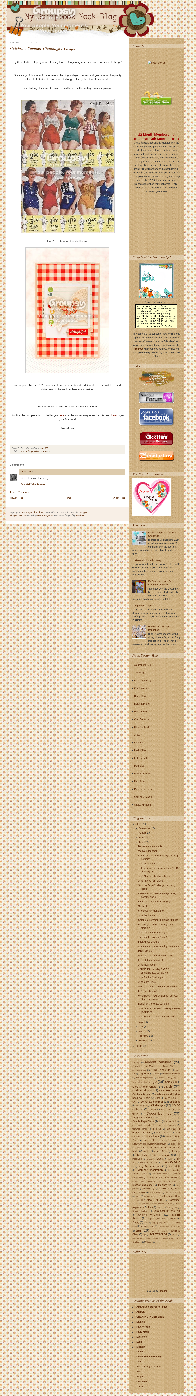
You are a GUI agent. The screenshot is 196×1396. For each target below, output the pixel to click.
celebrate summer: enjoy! (151, 910)
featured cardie (139, 1129)
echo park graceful (141, 1125)
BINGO (160, 1078)
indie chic (175, 1144)
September (144, 828)
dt (160, 1121)
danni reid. (26, 471)
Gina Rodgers (141, 719)
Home (68, 497)
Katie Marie (142, 1331)
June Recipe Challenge (150, 977)
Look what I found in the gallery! (154, 901)
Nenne (140, 1351)
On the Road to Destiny (149, 1356)
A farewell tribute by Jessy (147, 560)
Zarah (139, 1386)
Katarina (138, 742)
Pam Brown (140, 781)
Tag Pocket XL (158, 1231)
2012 (138, 824)
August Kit (144, 1073)
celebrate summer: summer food (155, 955)
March (142, 1031)
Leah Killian (140, 750)
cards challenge (26, 451)
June (141, 842)
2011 (138, 1046)
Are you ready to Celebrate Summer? (157, 986)
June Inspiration (146, 863)
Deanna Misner (142, 703)
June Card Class (147, 982)
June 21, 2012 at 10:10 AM (33, 484)
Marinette (139, 766)
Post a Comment (19, 492)
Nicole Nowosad (142, 773)
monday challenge (142, 1185)
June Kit (159, 1151)
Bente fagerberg (142, 680)
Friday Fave (151, 1136)
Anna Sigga (140, 672)
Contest (152, 1109)
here (61, 415)
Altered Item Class (143, 1066)
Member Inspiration (150, 1169)
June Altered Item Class (150, 880)
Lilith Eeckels (141, 758)
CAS (134, 1102)
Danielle (140, 1321)
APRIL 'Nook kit (160, 1069)
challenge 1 (141, 1105)
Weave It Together (147, 851)
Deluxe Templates (45, 515)
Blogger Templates (18, 515)
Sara (139, 1361)
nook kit (139, 1200)
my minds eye (148, 1188)
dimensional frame (168, 1118)
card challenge (144, 1082)
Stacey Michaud (142, 804)
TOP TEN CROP (158, 1234)
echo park (171, 1121)
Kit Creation (161, 1154)
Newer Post (16, 497)
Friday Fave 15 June (148, 941)
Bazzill (156, 1074)
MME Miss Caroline (160, 1174)
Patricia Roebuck (143, 789)
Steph (139, 1376)
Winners (149, 1242)
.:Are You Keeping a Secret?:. (153, 937)
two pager (137, 1238)
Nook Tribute (155, 1199)
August (142, 833)
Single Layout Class (156, 1218)
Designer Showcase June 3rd (153, 1004)
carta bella (170, 1098)
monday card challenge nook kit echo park (154, 1181)
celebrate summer (42, 451)
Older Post (119, 497)
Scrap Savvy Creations (149, 1366)
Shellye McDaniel (143, 797)
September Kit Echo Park (167, 1211)
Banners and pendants (150, 846)
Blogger (83, 512)
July (141, 837)
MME (145, 1174)
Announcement (139, 1070)
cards (168, 1086)
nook (138, 1196)
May (141, 1022)
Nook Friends (150, 1196)
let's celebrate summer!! (150, 960)
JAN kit (140, 1147)
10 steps (136, 1063)
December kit (158, 1113)
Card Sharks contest (144, 1086)
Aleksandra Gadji (143, 665)
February (143, 1036)
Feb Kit (157, 1129)
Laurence (141, 1336)
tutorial (174, 1234)
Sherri (139, 1371)
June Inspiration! (146, 915)
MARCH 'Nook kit (148, 1162)
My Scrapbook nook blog (33, 512)
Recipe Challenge (140, 1211)
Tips (144, 1234)
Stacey (136, 1222)
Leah (139, 1341)
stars (146, 1222)
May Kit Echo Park (149, 1166)
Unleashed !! (143, 1381)
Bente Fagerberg (144, 1077)
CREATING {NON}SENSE (150, 1317)
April (141, 1026)
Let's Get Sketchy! (147, 991)
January (143, 1040)
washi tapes (152, 1238)
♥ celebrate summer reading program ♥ (158, 946)
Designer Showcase (143, 1117)
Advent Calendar (159, 1062)
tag (138, 1230)
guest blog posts (154, 1140)
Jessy (137, 734)
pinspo (160, 1207)
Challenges (158, 1105)
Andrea (140, 1312)
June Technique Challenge (152, 932)
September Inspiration (145, 605)
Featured (171, 1125)
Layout (159, 1158)
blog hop (172, 1077)
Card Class (171, 1082)
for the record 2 (163, 1133)
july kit (146, 1151)
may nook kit (174, 1166)
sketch (173, 1218)
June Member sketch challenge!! (155, 876)
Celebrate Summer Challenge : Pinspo (42, 48)
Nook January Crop (170, 1196)
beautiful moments (171, 1073)
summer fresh (147, 1226)
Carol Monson (141, 688)
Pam (150, 1207)
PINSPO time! (145, 951)
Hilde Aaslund (141, 727)
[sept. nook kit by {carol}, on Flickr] (156, 63)
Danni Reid (140, 696)
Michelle (140, 1346)
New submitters (156, 1193)
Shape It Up (144, 906)
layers (149, 1159)
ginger (168, 1136)
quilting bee (172, 1207)
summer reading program (169, 1226)
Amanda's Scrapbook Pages (151, 1307)
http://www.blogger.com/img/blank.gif (149, 1144)
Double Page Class (143, 1121)
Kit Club (142, 1155)
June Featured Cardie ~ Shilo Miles (156, 1016)
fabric (159, 1125)
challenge (175, 1101)
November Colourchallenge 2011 (157, 1204)
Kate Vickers (143, 1326)
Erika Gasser (141, 711)
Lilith (170, 1159)
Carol (158, 1098)
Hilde (174, 1140)
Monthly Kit (164, 1185)
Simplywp (80, 515)
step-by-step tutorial (160, 1222)
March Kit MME (170, 1162)
